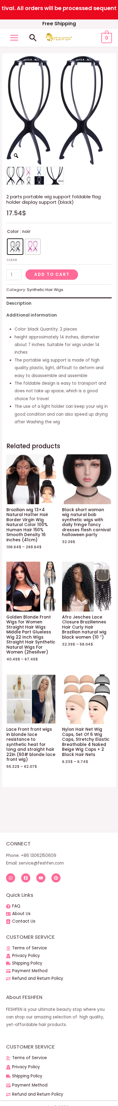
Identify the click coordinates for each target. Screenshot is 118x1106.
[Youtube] (40, 877)
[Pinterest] (56, 877)
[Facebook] (25, 877)
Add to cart (52, 274)
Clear (11, 259)
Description (18, 303)
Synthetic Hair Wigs (45, 289)
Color (13, 231)
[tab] (59, 303)
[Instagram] (10, 877)
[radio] (15, 246)
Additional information (31, 315)
